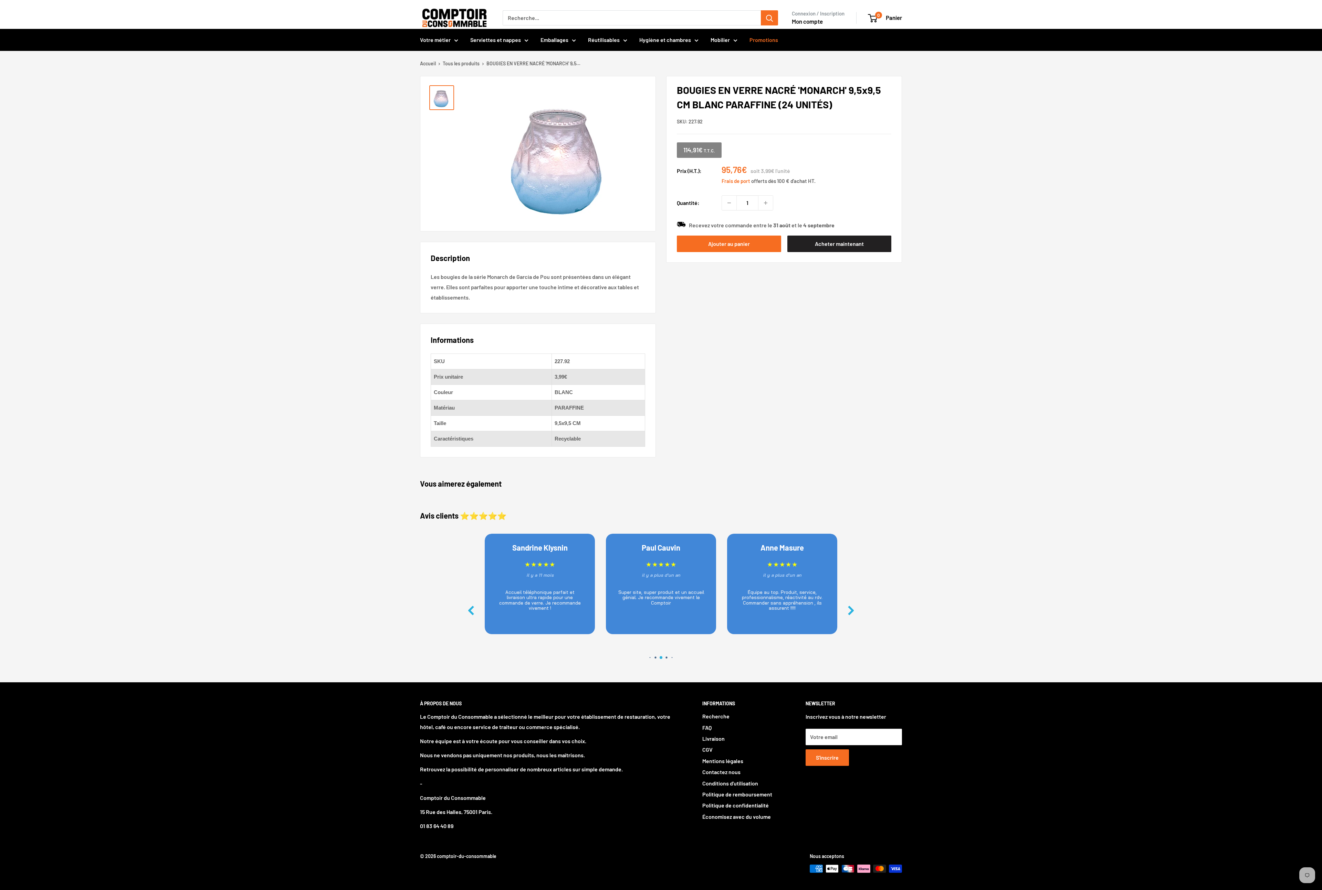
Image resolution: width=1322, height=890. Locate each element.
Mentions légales (722, 761)
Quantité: (688, 202)
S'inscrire (827, 757)
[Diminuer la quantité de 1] (729, 203)
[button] (851, 610)
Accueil (428, 63)
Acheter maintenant (839, 243)
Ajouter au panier (729, 243)
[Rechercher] (769, 17)
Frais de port (736, 181)
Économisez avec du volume (736, 816)
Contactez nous (721, 772)
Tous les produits (461, 63)
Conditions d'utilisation (730, 783)
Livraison (713, 738)
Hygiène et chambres (665, 39)
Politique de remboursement (737, 794)
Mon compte (807, 21)
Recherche (716, 716)
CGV (707, 749)
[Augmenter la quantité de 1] (765, 203)
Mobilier (720, 39)
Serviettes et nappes (495, 39)
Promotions (763, 39)
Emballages (554, 39)
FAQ (707, 727)
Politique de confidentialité (735, 805)
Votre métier (435, 39)
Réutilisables (604, 39)
